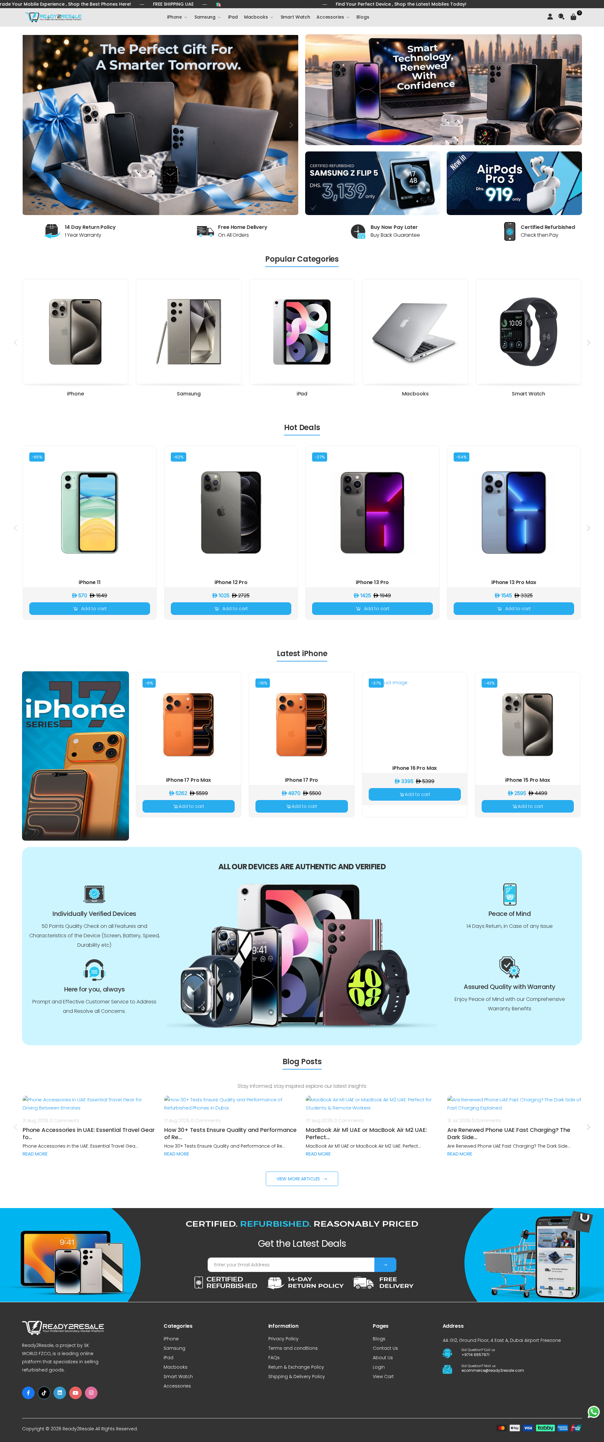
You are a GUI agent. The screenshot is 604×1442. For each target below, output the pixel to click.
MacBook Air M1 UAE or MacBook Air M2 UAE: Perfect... (366, 1133)
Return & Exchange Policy (296, 1367)
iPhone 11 (90, 582)
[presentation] (30, 124)
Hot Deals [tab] (302, 427)
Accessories (330, 17)
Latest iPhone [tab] (302, 653)
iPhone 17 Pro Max (188, 780)
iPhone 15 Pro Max (527, 780)
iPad (233, 17)
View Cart (383, 1376)
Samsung (204, 17)
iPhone (174, 17)
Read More (35, 1153)
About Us (383, 1357)
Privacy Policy (283, 1339)
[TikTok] (44, 1393)
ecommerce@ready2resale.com (491, 1370)
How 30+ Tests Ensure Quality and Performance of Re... (230, 1133)
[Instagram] (91, 1393)
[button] (564, 17)
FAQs (274, 1357)
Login (379, 1367)
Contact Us (385, 1348)
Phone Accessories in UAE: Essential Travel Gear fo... (89, 1133)
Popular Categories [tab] (302, 259)
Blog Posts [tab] (302, 1061)
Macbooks (256, 17)
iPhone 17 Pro (301, 780)
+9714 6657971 (475, 1354)
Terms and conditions (293, 1348)
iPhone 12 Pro (231, 582)
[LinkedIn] (59, 1393)
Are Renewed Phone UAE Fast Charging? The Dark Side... (508, 1133)
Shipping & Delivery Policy (296, 1376)
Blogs (362, 17)
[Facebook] (28, 1393)
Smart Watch (295, 17)
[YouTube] (75, 1393)
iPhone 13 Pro (372, 582)
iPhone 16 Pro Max (414, 768)
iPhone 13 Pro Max (513, 582)
